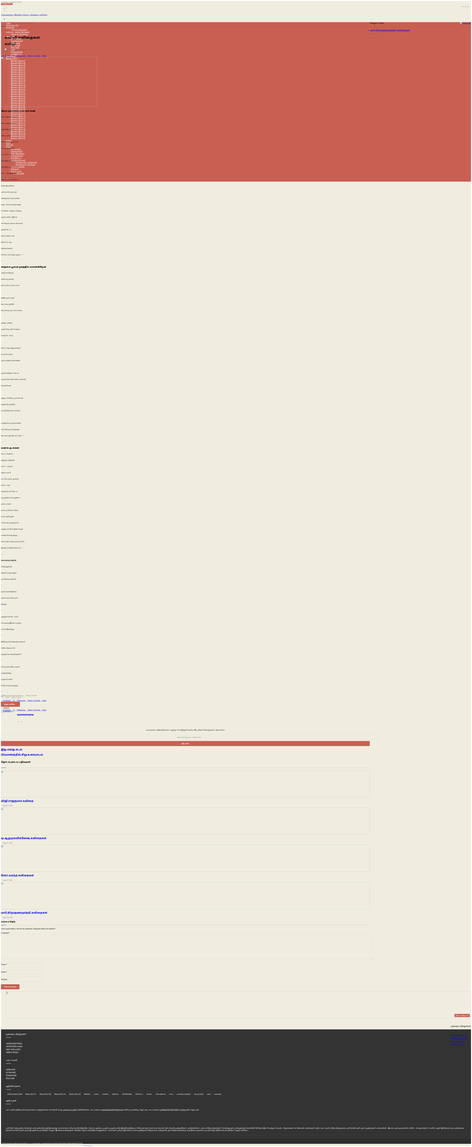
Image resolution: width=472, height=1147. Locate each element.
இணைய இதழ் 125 (75, 1094)
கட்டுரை (96, 1094)
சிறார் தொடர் (139, 1094)
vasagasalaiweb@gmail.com (112, 1110)
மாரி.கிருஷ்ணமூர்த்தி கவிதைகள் (390, 30)
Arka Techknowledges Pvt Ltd (72, 1143)
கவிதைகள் (9, 32)
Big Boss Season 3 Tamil (14, 1094)
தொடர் (171, 1094)
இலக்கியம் (87, 1094)
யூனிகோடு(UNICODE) (169, 1110)
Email (4, 972)
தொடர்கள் (10, 1078)
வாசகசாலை (217, 1094)
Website (4, 979)
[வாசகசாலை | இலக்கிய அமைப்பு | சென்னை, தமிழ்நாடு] (24, 15)
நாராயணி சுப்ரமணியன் (184, 1094)
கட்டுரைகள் (11, 1072)
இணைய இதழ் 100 (45, 1094)
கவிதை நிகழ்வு (457, 1044)
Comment (5, 933)
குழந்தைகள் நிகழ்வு (14, 1043)
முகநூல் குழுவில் (70, 1110)
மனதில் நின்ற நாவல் (459, 1038)
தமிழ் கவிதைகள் (160, 1094)
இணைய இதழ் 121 (60, 1094)
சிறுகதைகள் (11, 1075)
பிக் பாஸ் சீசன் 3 (199, 1094)
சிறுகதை (149, 1094)
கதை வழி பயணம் (458, 1041)
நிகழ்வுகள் (10, 28)
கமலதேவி (105, 1094)
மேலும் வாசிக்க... (242, 1130)
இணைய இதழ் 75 (30, 1094)
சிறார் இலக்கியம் (127, 1094)
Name (4, 964)
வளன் (209, 1094)
